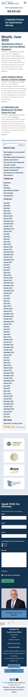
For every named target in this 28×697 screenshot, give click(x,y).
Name (3, 514)
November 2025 (9, 224)
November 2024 (9, 254)
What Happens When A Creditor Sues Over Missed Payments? (13, 46)
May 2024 (7, 270)
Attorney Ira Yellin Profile (14, 614)
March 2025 (7, 244)
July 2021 (7, 357)
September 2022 (9, 321)
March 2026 (7, 213)
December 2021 (9, 344)
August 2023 (8, 293)
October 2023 (8, 288)
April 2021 (7, 363)
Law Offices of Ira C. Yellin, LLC (16, 682)
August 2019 (8, 411)
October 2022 (8, 319)
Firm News (7, 188)
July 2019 (7, 414)
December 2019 (9, 401)
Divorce (15, 84)
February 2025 (8, 247)
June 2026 (7, 205)
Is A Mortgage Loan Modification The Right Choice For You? (11, 110)
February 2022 (8, 339)
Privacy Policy (20, 687)
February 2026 (8, 216)
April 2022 (7, 334)
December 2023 (9, 283)
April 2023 (7, 303)
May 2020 (7, 388)
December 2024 (9, 252)
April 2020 (7, 391)
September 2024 (9, 260)
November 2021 (9, 347)
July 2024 (7, 265)
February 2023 (8, 308)
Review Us (14, 670)
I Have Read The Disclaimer (12, 575)
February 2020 (8, 396)
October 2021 (8, 350)
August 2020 (8, 383)
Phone (3, 532)
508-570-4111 (14, 11)
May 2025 (7, 239)
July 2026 (7, 203)
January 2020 (8, 399)
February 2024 (8, 278)
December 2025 (9, 221)
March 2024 (7, 275)
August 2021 (8, 355)
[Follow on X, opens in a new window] (17, 679)
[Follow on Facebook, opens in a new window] (11, 679)
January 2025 (8, 249)
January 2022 (8, 342)
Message (4, 550)
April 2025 (7, 241)
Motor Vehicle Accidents (11, 190)
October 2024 (8, 257)
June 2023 (7, 298)
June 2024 (7, 267)
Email (3, 523)
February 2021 (8, 368)
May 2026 (7, 208)
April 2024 (7, 272)
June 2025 (7, 236)
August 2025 (8, 231)
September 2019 (9, 409)
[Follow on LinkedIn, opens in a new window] (14, 679)
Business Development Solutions (13, 689)
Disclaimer (4, 571)
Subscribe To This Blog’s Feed (13, 423)
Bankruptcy (16, 54)
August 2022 (8, 324)
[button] (25, 3)
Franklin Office (14, 666)
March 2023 (7, 306)
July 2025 (7, 234)
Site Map (12, 687)
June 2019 (7, 417)
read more (4, 71)
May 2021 (7, 360)
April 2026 (7, 211)
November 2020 (9, 375)
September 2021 (9, 352)
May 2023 (7, 301)
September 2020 (9, 381)
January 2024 (8, 280)
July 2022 (7, 326)
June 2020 (7, 386)
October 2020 (8, 378)
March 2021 (7, 365)
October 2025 (8, 226)
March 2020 (7, 393)
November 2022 (9, 316)
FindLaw (14, 692)
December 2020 (9, 373)
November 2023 (9, 285)
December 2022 (9, 314)
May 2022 (7, 332)
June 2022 (7, 329)
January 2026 (8, 218)
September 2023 (9, 290)
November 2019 (9, 404)
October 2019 (8, 406)
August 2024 (8, 262)
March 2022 (7, 337)
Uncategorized (8, 195)
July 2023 (7, 296)
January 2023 (8, 311)
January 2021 (8, 370)
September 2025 (9, 229)
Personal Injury (8, 193)
